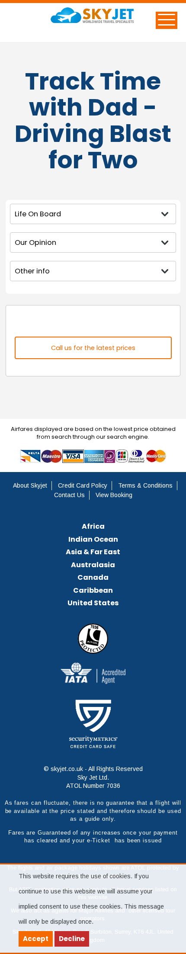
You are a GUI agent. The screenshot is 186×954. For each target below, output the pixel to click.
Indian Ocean (93, 539)
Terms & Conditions (145, 485)
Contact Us (69, 494)
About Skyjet (30, 485)
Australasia (93, 565)
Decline (72, 938)
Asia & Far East (93, 552)
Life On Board (38, 214)
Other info (32, 271)
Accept (35, 938)
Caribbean (93, 590)
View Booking (114, 494)
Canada (93, 577)
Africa (93, 526)
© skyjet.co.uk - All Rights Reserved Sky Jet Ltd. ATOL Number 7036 (93, 777)
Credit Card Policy (82, 485)
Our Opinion (35, 242)
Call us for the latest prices (93, 348)
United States (93, 603)
